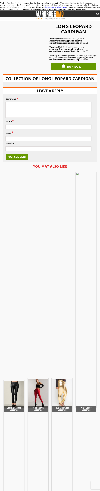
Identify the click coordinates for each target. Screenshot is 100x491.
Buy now (74, 66)
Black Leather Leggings (14, 408)
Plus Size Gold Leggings (62, 408)
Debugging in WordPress (55, 7)
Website (9, 143)
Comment (11, 98)
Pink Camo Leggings (86, 408)
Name (9, 121)
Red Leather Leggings (38, 408)
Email (9, 132)
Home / (38, 19)
